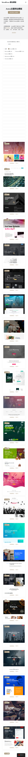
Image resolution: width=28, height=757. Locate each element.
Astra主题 (7, 143)
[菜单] (25, 2)
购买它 (17, 163)
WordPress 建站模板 (9, 2)
